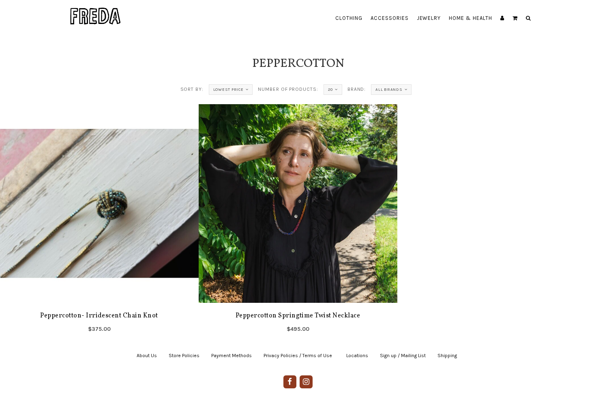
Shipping (447, 355)
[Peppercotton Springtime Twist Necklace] (298, 221)
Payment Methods (231, 355)
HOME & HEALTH (470, 18)
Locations (357, 355)
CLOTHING (348, 18)
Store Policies (184, 355)
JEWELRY (429, 18)
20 (330, 89)
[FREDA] (96, 10)
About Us (147, 355)
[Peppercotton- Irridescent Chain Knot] (99, 221)
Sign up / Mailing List (403, 355)
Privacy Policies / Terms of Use (298, 355)
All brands (389, 89)
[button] (515, 18)
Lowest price (228, 89)
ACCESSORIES (390, 18)
